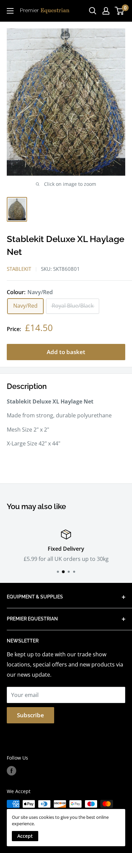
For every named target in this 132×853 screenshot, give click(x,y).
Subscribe (30, 715)
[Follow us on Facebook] (11, 770)
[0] (119, 11)
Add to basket (66, 352)
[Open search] (92, 11)
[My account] (106, 11)
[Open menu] (10, 11)
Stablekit (19, 268)
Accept (25, 836)
